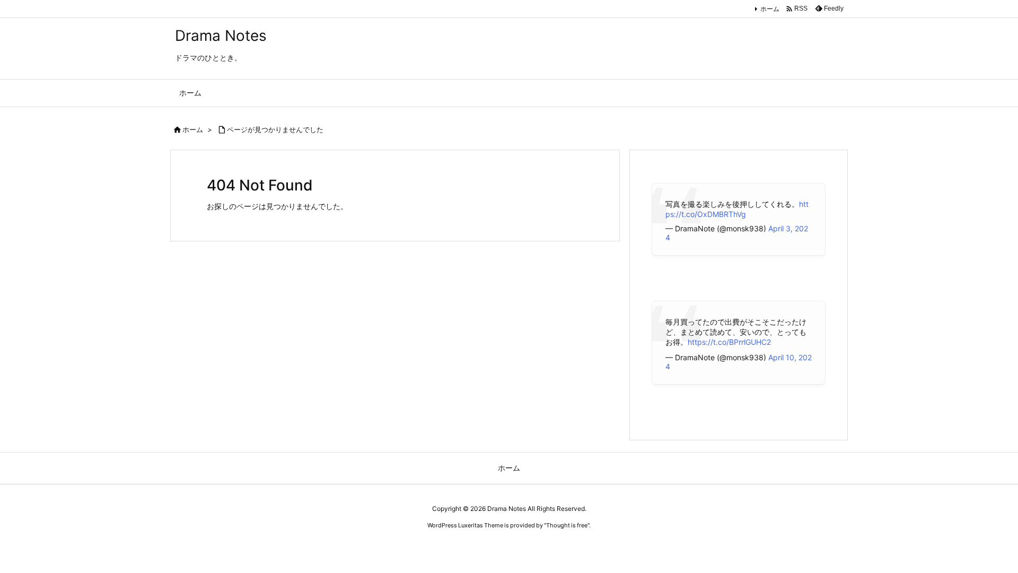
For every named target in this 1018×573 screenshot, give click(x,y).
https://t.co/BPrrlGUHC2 (729, 341)
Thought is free (566, 525)
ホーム (769, 9)
